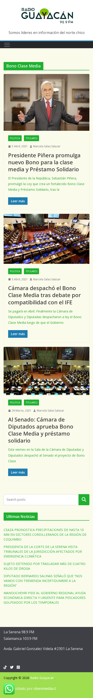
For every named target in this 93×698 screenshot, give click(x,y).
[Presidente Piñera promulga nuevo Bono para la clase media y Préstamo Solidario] (46, 102)
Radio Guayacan (42, 678)
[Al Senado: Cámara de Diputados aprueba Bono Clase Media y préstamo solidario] (46, 371)
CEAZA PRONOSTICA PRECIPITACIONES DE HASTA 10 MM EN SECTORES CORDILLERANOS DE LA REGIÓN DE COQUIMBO (45, 534)
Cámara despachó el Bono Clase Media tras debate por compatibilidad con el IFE (44, 295)
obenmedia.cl (45, 688)
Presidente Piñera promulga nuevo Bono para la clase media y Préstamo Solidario (44, 162)
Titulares (31, 138)
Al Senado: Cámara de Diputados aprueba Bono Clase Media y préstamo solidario (40, 430)
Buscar (84, 499)
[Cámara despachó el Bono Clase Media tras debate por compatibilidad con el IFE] (46, 239)
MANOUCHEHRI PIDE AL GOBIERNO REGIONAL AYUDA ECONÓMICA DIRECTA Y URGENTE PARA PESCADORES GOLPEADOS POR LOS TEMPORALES (45, 598)
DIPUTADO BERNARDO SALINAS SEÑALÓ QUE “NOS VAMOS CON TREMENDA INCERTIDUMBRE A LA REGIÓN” (43, 581)
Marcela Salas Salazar (46, 146)
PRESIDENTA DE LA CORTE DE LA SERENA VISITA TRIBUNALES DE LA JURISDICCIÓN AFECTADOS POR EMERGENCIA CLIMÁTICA (43, 551)
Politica (15, 138)
